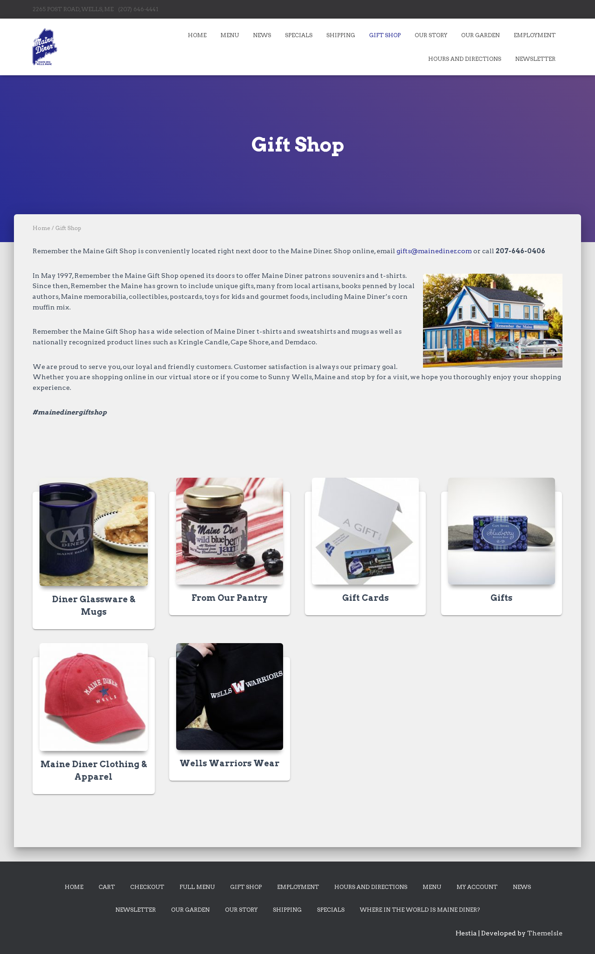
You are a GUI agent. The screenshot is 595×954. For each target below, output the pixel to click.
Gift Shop (385, 35)
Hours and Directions (464, 58)
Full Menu (197, 886)
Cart (107, 886)
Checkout (147, 886)
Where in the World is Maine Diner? (420, 909)
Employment (534, 35)
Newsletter (535, 58)
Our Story (431, 35)
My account (476, 886)
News (262, 35)
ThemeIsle (544, 933)
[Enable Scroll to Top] (576, 935)
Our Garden (480, 35)
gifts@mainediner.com (434, 251)
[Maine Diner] (45, 47)
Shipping (340, 35)
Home (197, 35)
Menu (229, 35)
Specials (298, 35)
